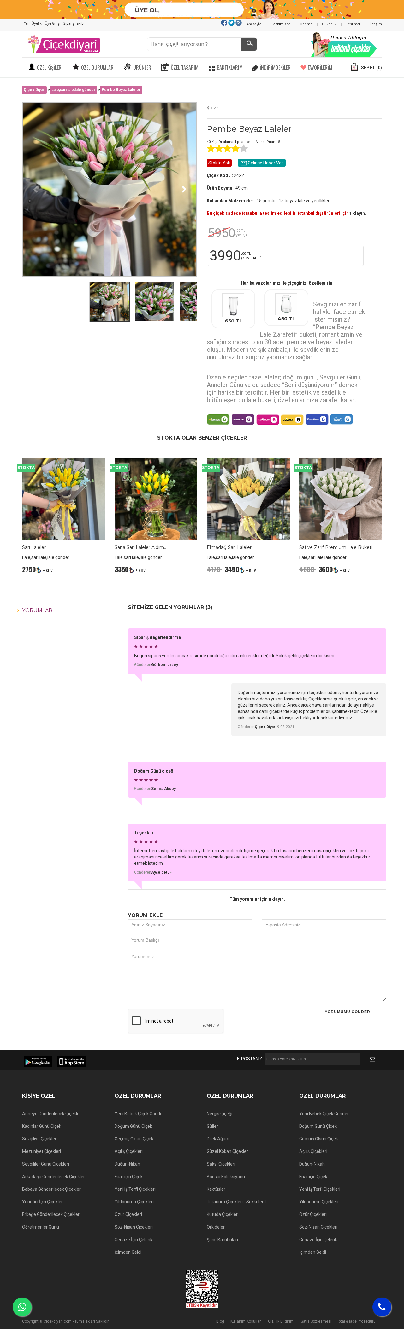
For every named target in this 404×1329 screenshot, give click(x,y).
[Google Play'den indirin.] (38, 1061)
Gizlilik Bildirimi (281, 1321)
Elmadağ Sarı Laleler (229, 547)
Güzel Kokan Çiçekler (227, 1151)
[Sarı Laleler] (63, 498)
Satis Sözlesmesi (316, 1321)
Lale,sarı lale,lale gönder (73, 90)
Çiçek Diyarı (34, 90)
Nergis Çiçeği (219, 1113)
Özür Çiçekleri (128, 1214)
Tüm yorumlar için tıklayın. (257, 899)
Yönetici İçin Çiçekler (42, 1201)
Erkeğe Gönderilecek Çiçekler (51, 1214)
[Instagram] (238, 22)
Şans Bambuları (222, 1239)
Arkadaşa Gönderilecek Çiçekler (53, 1176)
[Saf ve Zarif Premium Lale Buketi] (340, 498)
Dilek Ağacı (218, 1138)
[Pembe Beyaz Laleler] (109, 188)
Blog (220, 1321)
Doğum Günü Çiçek (133, 1126)
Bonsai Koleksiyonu (226, 1176)
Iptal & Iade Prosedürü (357, 1321)
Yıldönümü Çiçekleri (134, 1201)
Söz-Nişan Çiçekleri (134, 1226)
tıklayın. (358, 213)
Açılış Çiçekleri (129, 1151)
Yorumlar (37, 610)
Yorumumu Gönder (347, 1012)
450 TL (286, 319)
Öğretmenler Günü (40, 1226)
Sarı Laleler (34, 547)
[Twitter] (231, 22)
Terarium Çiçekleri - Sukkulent (236, 1201)
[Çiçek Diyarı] (64, 43)
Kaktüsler (216, 1189)
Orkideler (216, 1226)
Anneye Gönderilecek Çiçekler (51, 1113)
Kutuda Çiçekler (222, 1214)
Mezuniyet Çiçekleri (41, 1151)
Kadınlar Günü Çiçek (41, 1126)
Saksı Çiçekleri (221, 1163)
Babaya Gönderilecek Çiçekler (51, 1189)
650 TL (233, 321)
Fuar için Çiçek (129, 1176)
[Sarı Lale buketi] (248, 498)
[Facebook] (224, 22)
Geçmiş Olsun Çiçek (134, 1138)
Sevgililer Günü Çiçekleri (45, 1163)
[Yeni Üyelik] (202, 9)
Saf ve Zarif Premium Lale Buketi (335, 547)
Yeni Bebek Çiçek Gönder (139, 1113)
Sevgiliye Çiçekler (39, 1138)
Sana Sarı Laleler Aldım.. (140, 547)
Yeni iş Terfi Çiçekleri (135, 1189)
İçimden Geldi (128, 1252)
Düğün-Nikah (127, 1163)
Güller (212, 1126)
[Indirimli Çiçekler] (344, 43)
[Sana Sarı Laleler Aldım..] (156, 498)
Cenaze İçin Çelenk (133, 1239)
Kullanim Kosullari (246, 1321)
